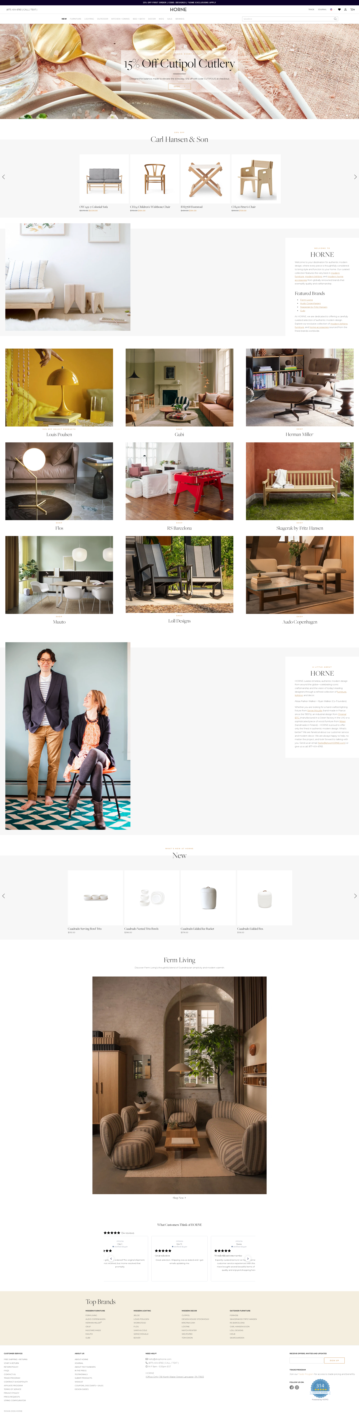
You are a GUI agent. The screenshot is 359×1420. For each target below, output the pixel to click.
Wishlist (79, 1382)
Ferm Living (306, 300)
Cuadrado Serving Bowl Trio (85, 929)
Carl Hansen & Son (239, 1326)
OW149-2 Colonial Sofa (94, 207)
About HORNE (81, 1359)
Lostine (186, 1326)
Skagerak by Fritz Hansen (313, 307)
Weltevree (187, 1334)
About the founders (85, 1367)
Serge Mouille (314, 710)
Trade (311, 9)
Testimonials (81, 1374)
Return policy (11, 1367)
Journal (322, 9)
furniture (299, 327)
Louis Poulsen (59, 434)
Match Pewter (189, 1330)
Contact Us (10, 1374)
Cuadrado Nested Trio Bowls (141, 929)
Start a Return (11, 1363)
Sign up (334, 1360)
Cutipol (186, 1315)
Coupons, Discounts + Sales (89, 1386)
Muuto (59, 621)
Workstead (140, 1323)
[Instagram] (297, 1389)
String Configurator (15, 1400)
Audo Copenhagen (310, 303)
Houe (232, 1334)
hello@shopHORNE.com (331, 743)
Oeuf (88, 1326)
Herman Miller (300, 434)
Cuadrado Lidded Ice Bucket (197, 929)
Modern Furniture (95, 1311)
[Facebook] (292, 1389)
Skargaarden (237, 1338)
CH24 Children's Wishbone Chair (150, 207)
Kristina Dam (188, 1323)
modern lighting (313, 276)
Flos (59, 528)
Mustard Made (93, 1330)
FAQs (6, 1371)
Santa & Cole (140, 1330)
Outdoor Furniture (240, 1311)
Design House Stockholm (195, 1319)
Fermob (234, 1315)
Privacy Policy (11, 1393)
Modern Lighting (142, 1311)
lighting (299, 695)
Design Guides (82, 1389)
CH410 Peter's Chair (244, 207)
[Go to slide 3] (347, 115)
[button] (111, 1258)
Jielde (137, 1315)
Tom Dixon (187, 1338)
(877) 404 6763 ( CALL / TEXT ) (21, 9)
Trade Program (12, 1378)
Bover (137, 1338)
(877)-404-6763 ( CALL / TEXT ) (164, 1363)
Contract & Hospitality (16, 1382)
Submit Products (83, 1378)
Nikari (343, 721)
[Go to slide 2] (344, 115)
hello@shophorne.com (160, 1359)
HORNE (322, 254)
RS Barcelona (179, 528)
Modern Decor (189, 1311)
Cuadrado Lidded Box (250, 929)
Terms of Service (12, 1389)
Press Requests (12, 1397)
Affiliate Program (13, 1386)
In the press (81, 1371)
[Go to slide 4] (350, 115)
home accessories (319, 327)
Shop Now (178, 86)
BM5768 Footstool (191, 207)
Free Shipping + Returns (15, 1359)
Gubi (302, 310)
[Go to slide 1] (341, 115)
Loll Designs (179, 620)
